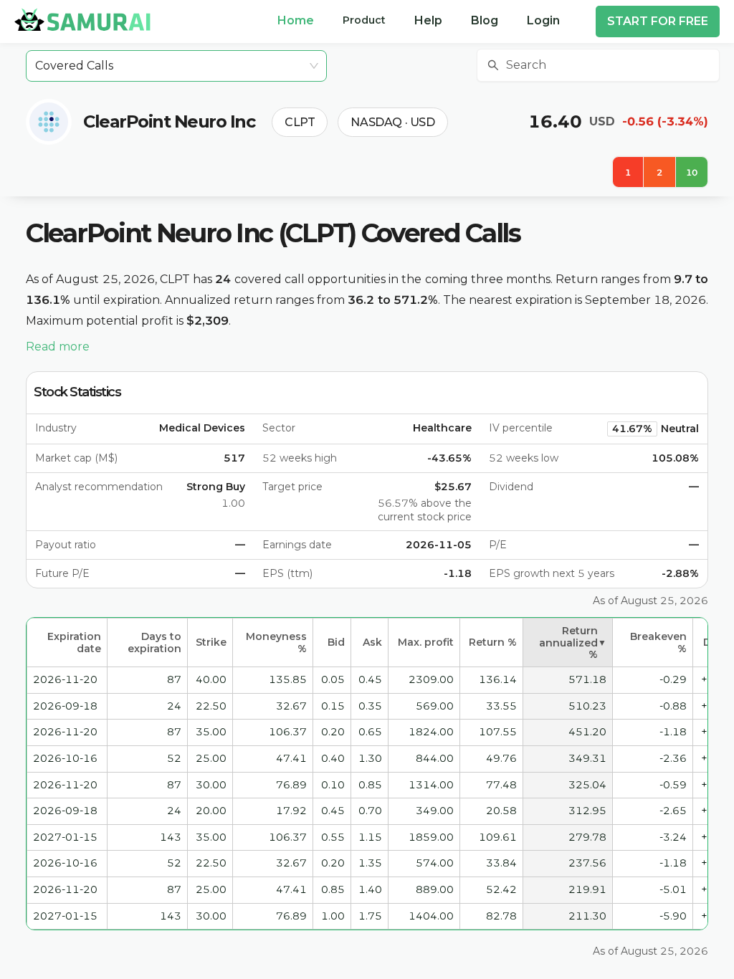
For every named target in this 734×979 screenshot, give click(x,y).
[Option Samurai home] (82, 19)
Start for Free (657, 21)
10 (691, 172)
